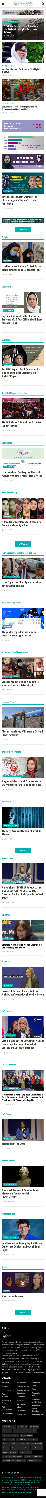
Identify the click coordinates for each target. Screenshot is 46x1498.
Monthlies (8, 364)
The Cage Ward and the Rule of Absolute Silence (21, 832)
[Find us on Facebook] (2, 1472)
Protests (26, 1448)
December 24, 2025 (9, 1301)
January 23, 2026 (8, 1201)
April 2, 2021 (7, 640)
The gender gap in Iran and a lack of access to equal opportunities (19, 633)
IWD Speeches (9, 1035)
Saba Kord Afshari (10, 1452)
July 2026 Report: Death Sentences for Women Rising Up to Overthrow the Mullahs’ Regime (21, 372)
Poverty (6, 1448)
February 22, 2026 (8, 1104)
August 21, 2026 (8, 75)
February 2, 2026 (8, 1255)
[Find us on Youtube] (9, 1472)
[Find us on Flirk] (12, 1472)
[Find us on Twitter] (5, 1472)
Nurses (5, 1444)
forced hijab (18, 1431)
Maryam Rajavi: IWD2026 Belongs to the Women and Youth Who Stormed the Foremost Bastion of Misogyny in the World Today (23, 893)
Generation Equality (10, 1435)
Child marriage (9, 1427)
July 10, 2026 (7, 328)
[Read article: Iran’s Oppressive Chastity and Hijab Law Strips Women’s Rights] (23, 568)
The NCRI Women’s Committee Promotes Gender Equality (21, 424)
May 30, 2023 (7, 590)
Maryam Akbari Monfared (27, 1439)
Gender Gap (31, 1431)
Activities (8, 986)
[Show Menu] (3, 3)
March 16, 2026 (8, 1052)
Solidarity (8, 939)
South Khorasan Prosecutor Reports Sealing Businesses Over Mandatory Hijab (19, 108)
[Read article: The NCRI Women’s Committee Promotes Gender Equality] (23, 409)
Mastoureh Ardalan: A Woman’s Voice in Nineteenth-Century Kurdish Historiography (21, 1193)
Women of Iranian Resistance (36, 1408)
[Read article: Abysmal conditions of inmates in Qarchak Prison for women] (23, 717)
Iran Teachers (8, 1439)
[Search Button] (43, 3)
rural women (37, 1448)
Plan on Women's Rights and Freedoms (27, 1444)
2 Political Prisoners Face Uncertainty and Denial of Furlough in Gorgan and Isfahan (21, 29)
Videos (6, 1291)
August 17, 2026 (8, 480)
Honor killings (26, 1435)
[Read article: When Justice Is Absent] (23, 1282)
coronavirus (22, 1427)
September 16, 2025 (9, 1148)
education (34, 1427)
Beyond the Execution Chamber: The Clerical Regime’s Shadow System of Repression (19, 200)
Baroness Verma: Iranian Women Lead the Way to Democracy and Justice (22, 946)
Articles (7, 261)
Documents (8, 311)
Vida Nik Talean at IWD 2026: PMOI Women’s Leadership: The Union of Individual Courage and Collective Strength (23, 1044)
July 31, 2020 (7, 740)
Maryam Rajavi (23, 1386)
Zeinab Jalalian (34, 1461)
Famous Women (10, 1185)
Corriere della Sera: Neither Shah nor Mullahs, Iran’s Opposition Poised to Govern (23, 992)
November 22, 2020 (9, 690)
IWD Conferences (11, 1088)
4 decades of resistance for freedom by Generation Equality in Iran (21, 523)
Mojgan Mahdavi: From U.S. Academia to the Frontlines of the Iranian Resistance (21, 782)
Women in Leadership (36, 1400)
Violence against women (12, 1456)
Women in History (11, 1238)
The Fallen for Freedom (14, 776)
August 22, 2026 (10, 36)
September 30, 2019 (9, 430)
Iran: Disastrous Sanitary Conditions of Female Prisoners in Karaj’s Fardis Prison (22, 473)
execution (7, 1431)
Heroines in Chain (11, 825)
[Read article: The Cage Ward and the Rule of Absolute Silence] (23, 817)
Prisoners (15, 1448)
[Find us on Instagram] (15, 1472)
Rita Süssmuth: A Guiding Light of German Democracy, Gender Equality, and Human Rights (22, 1246)
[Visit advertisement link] (23, 12)
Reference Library (11, 577)
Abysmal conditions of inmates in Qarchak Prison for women (22, 733)
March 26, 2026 (8, 952)
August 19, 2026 (8, 274)
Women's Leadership (33, 1456)
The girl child (25, 1452)
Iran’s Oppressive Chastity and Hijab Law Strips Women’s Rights (21, 583)
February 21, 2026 (8, 902)
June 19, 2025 (7, 530)
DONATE (23, 229)
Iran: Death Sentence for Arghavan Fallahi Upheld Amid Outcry (21, 71)
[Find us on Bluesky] (18, 1472)
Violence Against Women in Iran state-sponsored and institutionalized (20, 683)
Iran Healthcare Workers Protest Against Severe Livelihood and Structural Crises (22, 268)
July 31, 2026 (7, 381)
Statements (9, 467)
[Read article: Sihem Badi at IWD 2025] (23, 1130)
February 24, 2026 (8, 999)
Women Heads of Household (14, 1461)
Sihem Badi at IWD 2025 (13, 1143)
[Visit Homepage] (23, 3)
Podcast (7, 191)
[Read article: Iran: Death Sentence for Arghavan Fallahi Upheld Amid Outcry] (23, 53)
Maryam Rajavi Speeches (14, 882)
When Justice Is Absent (13, 1296)
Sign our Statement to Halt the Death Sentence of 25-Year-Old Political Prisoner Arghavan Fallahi (23, 319)
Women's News (11, 22)
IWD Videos (8, 1138)
